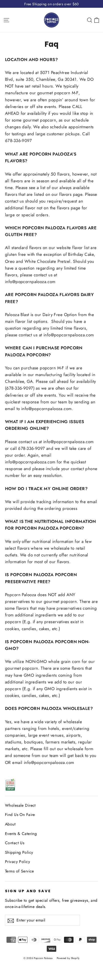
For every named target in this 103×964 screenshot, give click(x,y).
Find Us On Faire (20, 814)
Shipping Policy (19, 852)
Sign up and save (28, 890)
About (10, 824)
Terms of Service (19, 871)
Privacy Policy (17, 861)
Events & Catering (21, 833)
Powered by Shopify (68, 958)
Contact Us (14, 843)
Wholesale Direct (20, 805)
